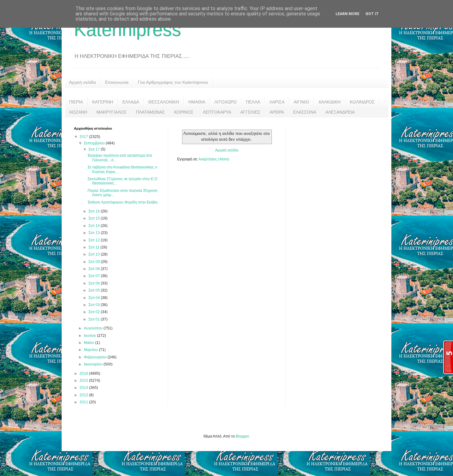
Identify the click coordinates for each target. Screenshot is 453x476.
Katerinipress (127, 29)
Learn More (347, 14)
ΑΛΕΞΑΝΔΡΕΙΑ (340, 112)
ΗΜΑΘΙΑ (196, 101)
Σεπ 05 (94, 290)
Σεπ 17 (94, 149)
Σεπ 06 (94, 283)
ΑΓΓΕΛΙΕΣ (250, 112)
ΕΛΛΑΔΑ (130, 101)
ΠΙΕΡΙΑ (76, 101)
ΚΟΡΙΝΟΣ (184, 112)
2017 (84, 137)
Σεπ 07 (94, 276)
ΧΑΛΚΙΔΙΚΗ (329, 101)
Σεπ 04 (94, 298)
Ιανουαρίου (94, 364)
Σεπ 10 (94, 254)
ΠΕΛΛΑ (253, 101)
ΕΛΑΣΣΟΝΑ (304, 112)
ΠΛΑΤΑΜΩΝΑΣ (150, 112)
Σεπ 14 (94, 226)
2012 (84, 395)
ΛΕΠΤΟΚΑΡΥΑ (217, 112)
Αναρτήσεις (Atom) (213, 159)
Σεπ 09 (94, 262)
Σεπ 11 (94, 247)
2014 (84, 387)
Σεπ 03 (94, 305)
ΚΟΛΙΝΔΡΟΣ (362, 101)
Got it (372, 14)
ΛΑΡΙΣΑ (276, 101)
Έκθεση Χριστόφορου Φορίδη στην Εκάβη (122, 202)
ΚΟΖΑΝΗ (78, 112)
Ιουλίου (90, 335)
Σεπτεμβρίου (95, 143)
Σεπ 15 (94, 218)
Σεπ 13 (94, 233)
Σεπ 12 (94, 240)
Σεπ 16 (94, 211)
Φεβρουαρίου (96, 357)
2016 (84, 373)
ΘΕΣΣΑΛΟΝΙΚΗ (163, 101)
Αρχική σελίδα (82, 82)
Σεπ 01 (94, 319)
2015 (84, 380)
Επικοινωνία (117, 82)
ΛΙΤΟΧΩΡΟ (225, 101)
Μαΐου (89, 343)
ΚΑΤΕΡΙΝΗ (102, 101)
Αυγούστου (94, 328)
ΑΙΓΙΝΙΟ (301, 101)
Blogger (242, 436)
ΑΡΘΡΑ (277, 112)
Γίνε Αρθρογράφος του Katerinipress (173, 82)
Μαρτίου (91, 350)
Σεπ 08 (94, 269)
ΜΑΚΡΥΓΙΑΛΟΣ (111, 112)
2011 (84, 402)
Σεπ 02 (94, 312)
